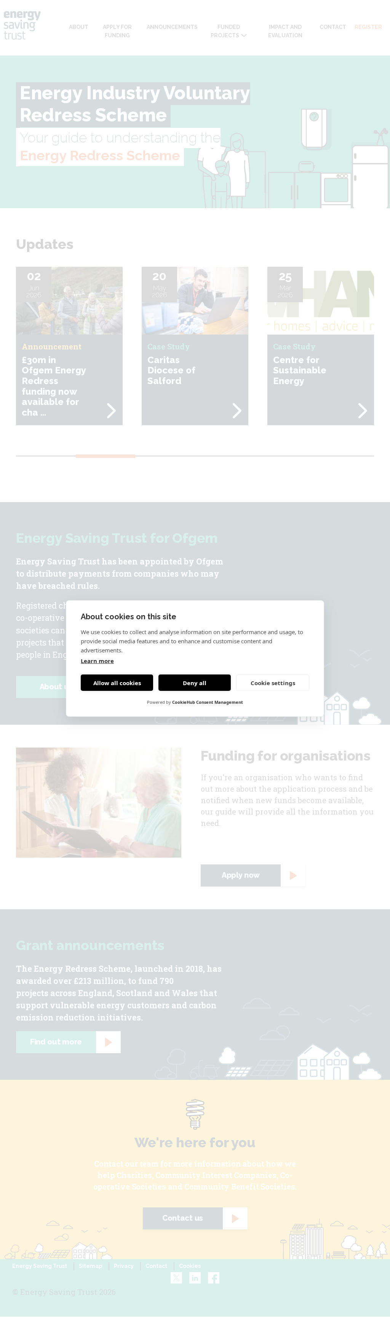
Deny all (194, 683)
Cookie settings (273, 683)
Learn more (97, 661)
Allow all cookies (117, 683)
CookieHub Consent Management (207, 702)
